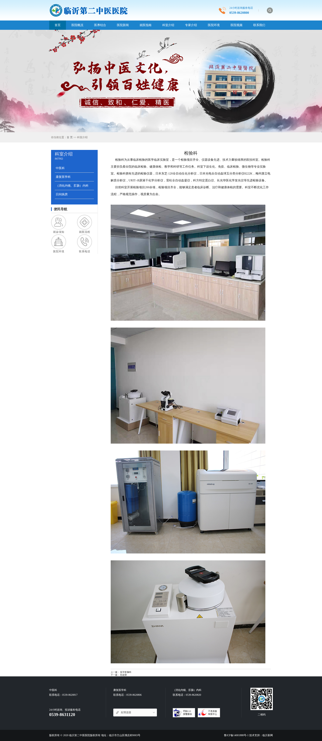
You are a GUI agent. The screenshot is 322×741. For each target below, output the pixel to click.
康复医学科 (63, 176)
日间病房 (62, 194)
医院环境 (214, 25)
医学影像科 (125, 672)
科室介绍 (168, 25)
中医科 (60, 168)
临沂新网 (267, 735)
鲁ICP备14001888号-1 (236, 735)
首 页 (70, 137)
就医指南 (145, 25)
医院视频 (236, 25)
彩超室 (123, 675)
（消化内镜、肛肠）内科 (72, 185)
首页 (58, 25)
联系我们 (259, 25)
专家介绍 (191, 25)
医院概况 (77, 25)
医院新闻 (123, 25)
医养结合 (100, 25)
